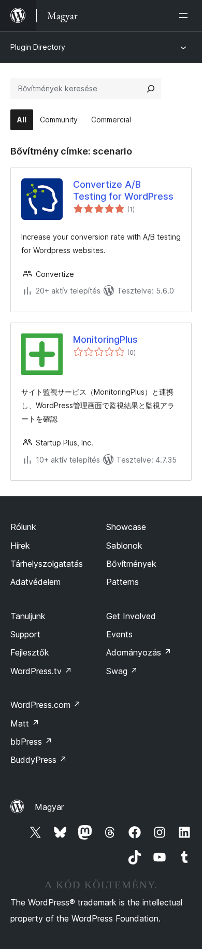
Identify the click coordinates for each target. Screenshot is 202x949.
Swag (122, 671)
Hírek (20, 545)
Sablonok (124, 545)
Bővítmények (131, 564)
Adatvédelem (35, 582)
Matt (24, 723)
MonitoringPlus (105, 339)
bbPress (31, 741)
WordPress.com (45, 705)
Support (25, 634)
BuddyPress (38, 760)
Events (119, 634)
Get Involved (131, 616)
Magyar (49, 807)
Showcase (126, 527)
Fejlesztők (29, 652)
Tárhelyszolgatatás (46, 564)
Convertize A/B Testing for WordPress (123, 190)
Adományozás (138, 652)
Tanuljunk (28, 616)
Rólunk (23, 527)
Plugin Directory (37, 47)
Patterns (122, 582)
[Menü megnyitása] (185, 15)
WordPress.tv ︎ (41, 671)
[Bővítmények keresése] (150, 88)
